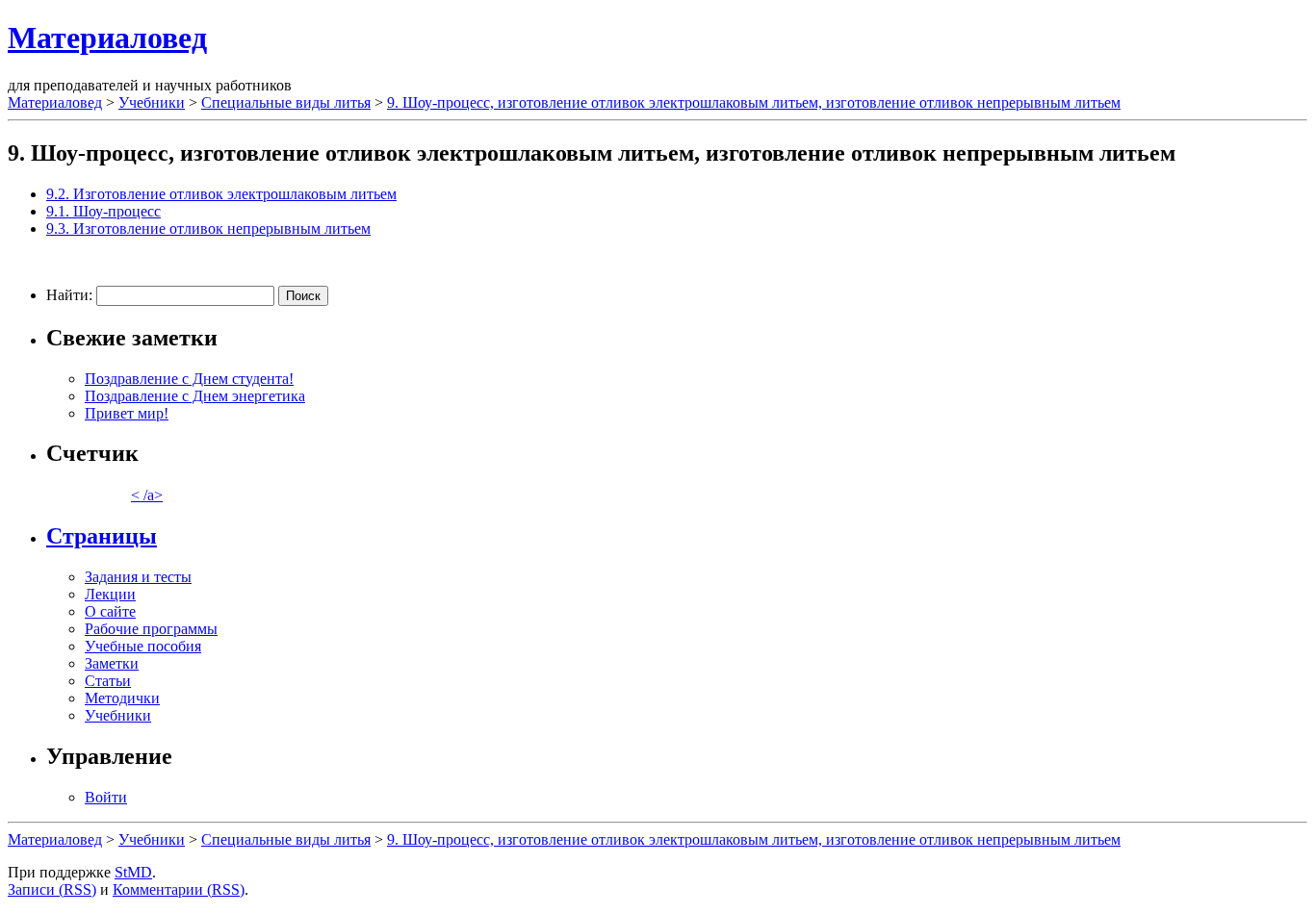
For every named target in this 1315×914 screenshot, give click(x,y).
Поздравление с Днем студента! (189, 378)
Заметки (112, 663)
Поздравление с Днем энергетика (195, 396)
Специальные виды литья (286, 102)
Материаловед (107, 37)
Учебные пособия (143, 646)
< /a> (147, 495)
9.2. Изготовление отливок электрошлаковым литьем (221, 194)
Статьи (108, 681)
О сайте (110, 611)
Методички (122, 698)
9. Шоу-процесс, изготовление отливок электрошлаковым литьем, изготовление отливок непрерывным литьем (754, 102)
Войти (106, 797)
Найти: (69, 295)
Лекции (110, 594)
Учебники (151, 102)
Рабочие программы (151, 629)
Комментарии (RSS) (179, 889)
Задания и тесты (138, 577)
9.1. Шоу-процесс (103, 211)
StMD (133, 872)
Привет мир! (126, 413)
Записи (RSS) (52, 889)
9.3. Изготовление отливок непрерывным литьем (208, 228)
